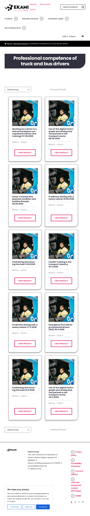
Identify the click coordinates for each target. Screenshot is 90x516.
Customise (14, 507)
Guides (78, 495)
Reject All (28, 507)
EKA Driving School (13, 28)
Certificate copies (55, 18)
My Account (45, 4)
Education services (30, 18)
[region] (28, 499)
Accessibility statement (76, 465)
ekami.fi (33, 4)
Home (9, 44)
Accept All (43, 507)
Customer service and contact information (76, 486)
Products (8, 18)
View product (25, 152)
